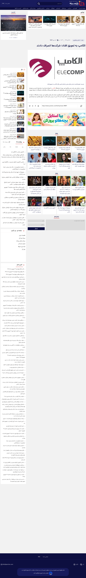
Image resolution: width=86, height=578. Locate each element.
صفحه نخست (82, 8)
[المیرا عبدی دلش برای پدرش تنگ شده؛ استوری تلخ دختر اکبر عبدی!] (78, 201)
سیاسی (70, 8)
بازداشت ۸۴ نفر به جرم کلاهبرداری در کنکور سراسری (13, 352)
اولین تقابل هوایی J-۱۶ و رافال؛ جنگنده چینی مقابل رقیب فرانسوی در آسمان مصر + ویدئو (35, 25)
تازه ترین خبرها (21, 247)
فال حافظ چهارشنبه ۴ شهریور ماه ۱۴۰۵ (78, 24)
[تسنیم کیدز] (56, 120)
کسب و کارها (18, 8)
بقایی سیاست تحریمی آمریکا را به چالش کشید (14, 325)
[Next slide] (24, 23)
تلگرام (77, 564)
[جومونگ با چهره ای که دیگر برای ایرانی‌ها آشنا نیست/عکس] (64, 201)
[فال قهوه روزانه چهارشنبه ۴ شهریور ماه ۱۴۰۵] (63, 19)
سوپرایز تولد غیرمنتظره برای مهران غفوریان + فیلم (78, 165)
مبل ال (23, 249)
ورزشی (48, 8)
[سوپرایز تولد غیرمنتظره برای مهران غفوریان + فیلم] (78, 157)
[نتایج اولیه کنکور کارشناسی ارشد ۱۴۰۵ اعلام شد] (20, 81)
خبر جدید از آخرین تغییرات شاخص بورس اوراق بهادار (10, 125)
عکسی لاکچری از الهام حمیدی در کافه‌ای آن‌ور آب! (78, 189)
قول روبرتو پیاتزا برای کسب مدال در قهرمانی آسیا (14, 450)
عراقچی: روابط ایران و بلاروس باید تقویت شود (14, 313)
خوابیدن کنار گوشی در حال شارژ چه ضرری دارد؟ (14, 396)
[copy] (81, 106)
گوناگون (82, 12)
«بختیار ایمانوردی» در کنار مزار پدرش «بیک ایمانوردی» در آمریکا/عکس (35, 166)
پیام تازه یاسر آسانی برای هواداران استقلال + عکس (13, 328)
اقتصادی (75, 8)
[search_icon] (39, 3)
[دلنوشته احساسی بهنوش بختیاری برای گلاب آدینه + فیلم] (64, 157)
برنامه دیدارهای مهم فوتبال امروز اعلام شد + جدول (13, 419)
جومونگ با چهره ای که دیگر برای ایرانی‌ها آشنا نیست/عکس (64, 210)
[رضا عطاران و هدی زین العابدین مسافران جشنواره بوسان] (49, 157)
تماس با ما (7, 3)
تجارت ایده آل (21, 244)
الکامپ (53, 88)
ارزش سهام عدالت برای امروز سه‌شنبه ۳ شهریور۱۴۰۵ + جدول (9, 106)
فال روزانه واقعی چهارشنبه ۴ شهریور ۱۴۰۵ (49, 24)
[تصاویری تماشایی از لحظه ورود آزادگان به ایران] (13, 23)
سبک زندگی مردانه (20, 241)
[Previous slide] (2, 23)
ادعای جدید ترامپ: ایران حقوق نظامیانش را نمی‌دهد (13, 370)
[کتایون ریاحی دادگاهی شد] (49, 201)
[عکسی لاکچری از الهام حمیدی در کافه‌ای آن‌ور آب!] (78, 181)
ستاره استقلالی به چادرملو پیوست (10, 112)
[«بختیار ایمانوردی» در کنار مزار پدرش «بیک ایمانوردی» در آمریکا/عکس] (35, 157)
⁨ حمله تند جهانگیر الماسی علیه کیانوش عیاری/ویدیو (13, 402)
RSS (3, 3)
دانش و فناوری (41, 8)
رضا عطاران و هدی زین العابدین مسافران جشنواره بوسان (49, 166)
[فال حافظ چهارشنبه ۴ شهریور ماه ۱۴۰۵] (78, 19)
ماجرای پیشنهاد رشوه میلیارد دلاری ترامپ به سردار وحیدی (9, 131)
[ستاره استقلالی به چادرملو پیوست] (20, 111)
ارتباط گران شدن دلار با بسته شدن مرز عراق (15, 350)
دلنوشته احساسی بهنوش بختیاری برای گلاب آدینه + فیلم (64, 166)
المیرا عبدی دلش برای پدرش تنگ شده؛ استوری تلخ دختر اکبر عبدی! (78, 210)
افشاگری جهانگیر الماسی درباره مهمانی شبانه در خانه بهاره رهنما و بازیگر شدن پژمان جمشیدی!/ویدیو (13, 157)
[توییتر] (30, 106)
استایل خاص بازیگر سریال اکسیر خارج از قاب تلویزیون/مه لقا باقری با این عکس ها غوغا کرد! (35, 190)
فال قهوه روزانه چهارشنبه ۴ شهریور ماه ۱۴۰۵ (63, 24)
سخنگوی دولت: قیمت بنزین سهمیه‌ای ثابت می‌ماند (13, 320)
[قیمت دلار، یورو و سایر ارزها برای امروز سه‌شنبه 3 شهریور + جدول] (20, 118)
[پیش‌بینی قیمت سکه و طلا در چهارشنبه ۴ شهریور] (35, 141)
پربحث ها (5, 142)
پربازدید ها (19, 142)
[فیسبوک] (35, 106)
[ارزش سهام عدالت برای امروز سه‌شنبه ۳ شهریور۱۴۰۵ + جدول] (20, 105)
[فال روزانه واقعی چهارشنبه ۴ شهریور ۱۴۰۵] (49, 19)
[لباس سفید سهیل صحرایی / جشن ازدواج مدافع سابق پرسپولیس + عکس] (35, 201)
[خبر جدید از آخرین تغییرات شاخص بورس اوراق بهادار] (20, 124)
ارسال (36, 229)
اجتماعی (58, 8)
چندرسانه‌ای (26, 8)
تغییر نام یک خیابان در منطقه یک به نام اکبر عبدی (49, 189)
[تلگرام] (33, 106)
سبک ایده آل (22, 238)
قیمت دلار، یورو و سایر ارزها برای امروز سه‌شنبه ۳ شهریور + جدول (9, 119)
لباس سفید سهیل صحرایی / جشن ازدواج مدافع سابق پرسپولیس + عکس (35, 210)
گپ (83, 564)
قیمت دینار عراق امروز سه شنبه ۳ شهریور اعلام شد (13, 433)
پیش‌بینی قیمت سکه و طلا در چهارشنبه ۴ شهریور (35, 149)
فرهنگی (53, 8)
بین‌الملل (64, 8)
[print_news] (38, 106)
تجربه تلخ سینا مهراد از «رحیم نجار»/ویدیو (15, 426)
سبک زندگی (33, 8)
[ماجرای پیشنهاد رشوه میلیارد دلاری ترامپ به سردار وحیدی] (20, 130)
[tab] (16, 37)
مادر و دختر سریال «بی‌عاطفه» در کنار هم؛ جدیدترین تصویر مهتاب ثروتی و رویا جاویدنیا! (64, 190)
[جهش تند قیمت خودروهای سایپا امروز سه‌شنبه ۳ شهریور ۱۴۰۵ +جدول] (20, 136)
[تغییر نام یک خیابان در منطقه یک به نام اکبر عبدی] (49, 181)
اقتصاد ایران (22, 235)
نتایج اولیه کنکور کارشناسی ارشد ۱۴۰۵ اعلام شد (10, 82)
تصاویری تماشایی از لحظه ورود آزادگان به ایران (13, 34)
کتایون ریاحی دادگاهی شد (49, 208)
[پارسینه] (76, 3)
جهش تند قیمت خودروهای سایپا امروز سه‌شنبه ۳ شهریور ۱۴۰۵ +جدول (9, 137)
